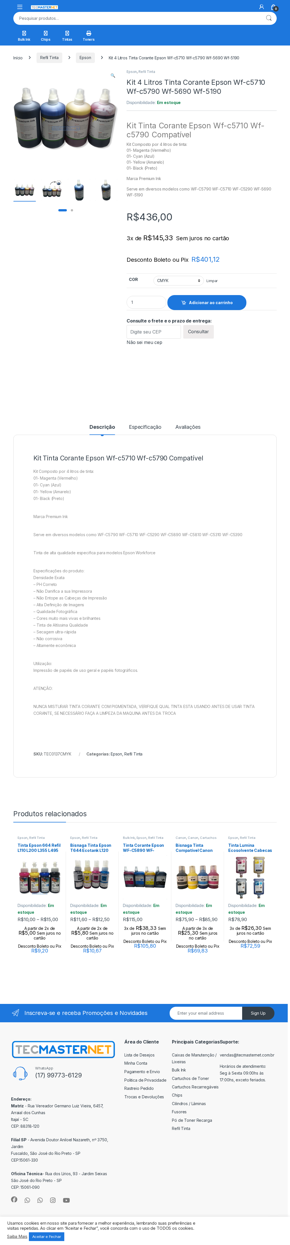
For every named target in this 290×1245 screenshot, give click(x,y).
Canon (181, 838)
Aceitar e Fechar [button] (46, 1236)
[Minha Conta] (262, 6)
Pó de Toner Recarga (192, 1120)
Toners (89, 39)
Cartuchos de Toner (190, 1078)
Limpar (212, 281)
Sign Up (258, 1013)
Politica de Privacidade (145, 1080)
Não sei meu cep (144, 342)
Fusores (179, 1111)
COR (133, 279)
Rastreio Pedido (139, 1088)
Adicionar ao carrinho (211, 302)
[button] (112, 75)
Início (18, 57)
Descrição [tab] (102, 427)
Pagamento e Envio (142, 1071)
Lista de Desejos (139, 1055)
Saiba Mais (17, 1236)
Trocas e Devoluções (144, 1096)
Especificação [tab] (145, 427)
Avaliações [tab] (188, 427)
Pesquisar (269, 18)
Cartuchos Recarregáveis (195, 1086)
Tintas (67, 39)
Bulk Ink (24, 39)
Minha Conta (135, 1063)
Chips (45, 39)
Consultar (198, 331)
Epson (85, 57)
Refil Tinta (49, 57)
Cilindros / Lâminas (189, 1103)
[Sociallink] (14, 1199)
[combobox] (137, 18)
